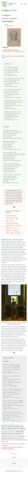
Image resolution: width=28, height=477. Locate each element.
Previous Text (14, 453)
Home (14, 463)
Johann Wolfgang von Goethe (10, 50)
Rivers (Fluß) (17, 233)
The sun (15, 228)
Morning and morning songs (11, 223)
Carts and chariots (10, 218)
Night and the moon (10, 225)
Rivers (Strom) (9, 228)
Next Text (14, 457)
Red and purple (18, 225)
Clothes (16, 218)
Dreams (7, 220)
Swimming (8, 230)
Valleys (7, 233)
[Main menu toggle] (25, 4)
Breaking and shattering (11, 215)
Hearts (12, 220)
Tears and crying (15, 230)
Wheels (11, 233)
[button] (21, 4)
